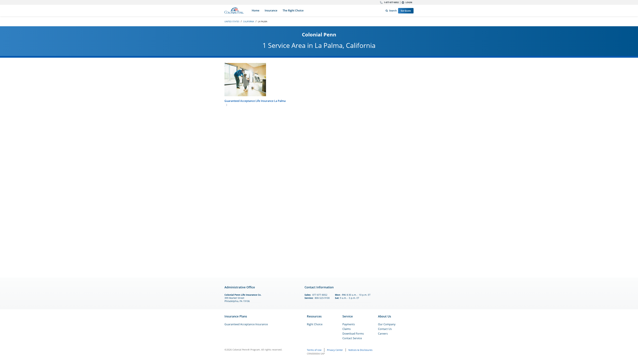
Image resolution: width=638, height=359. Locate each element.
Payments (348, 324)
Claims (346, 329)
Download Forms (353, 333)
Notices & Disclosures (360, 350)
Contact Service (352, 338)
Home (255, 10)
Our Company (386, 324)
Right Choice (314, 324)
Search (390, 10)
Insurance (271, 10)
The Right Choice (293, 10)
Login (409, 2)
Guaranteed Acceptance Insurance (246, 324)
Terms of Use (314, 350)
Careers (383, 333)
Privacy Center (335, 350)
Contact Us (385, 329)
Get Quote (406, 10)
